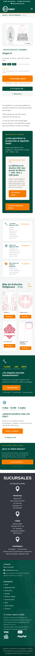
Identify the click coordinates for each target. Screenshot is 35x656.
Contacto (7, 608)
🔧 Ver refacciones (11, 387)
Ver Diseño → (10, 316)
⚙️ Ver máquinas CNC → (17, 88)
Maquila (7, 593)
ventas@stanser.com (18, 3)
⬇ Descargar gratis (17, 79)
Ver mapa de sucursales (17, 483)
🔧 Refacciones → (17, 94)
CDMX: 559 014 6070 (24, 1)
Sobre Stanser (9, 605)
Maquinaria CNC (10, 587)
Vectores (4, 15)
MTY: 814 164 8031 (10, 1)
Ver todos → (30, 286)
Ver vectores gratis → (15, 194)
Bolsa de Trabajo (10, 596)
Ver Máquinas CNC (10, 437)
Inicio (6, 584)
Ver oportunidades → (17, 462)
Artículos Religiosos (15, 15)
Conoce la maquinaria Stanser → (15, 207)
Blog (6, 602)
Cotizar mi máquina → (12, 431)
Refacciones (8, 590)
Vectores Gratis (9, 599)
